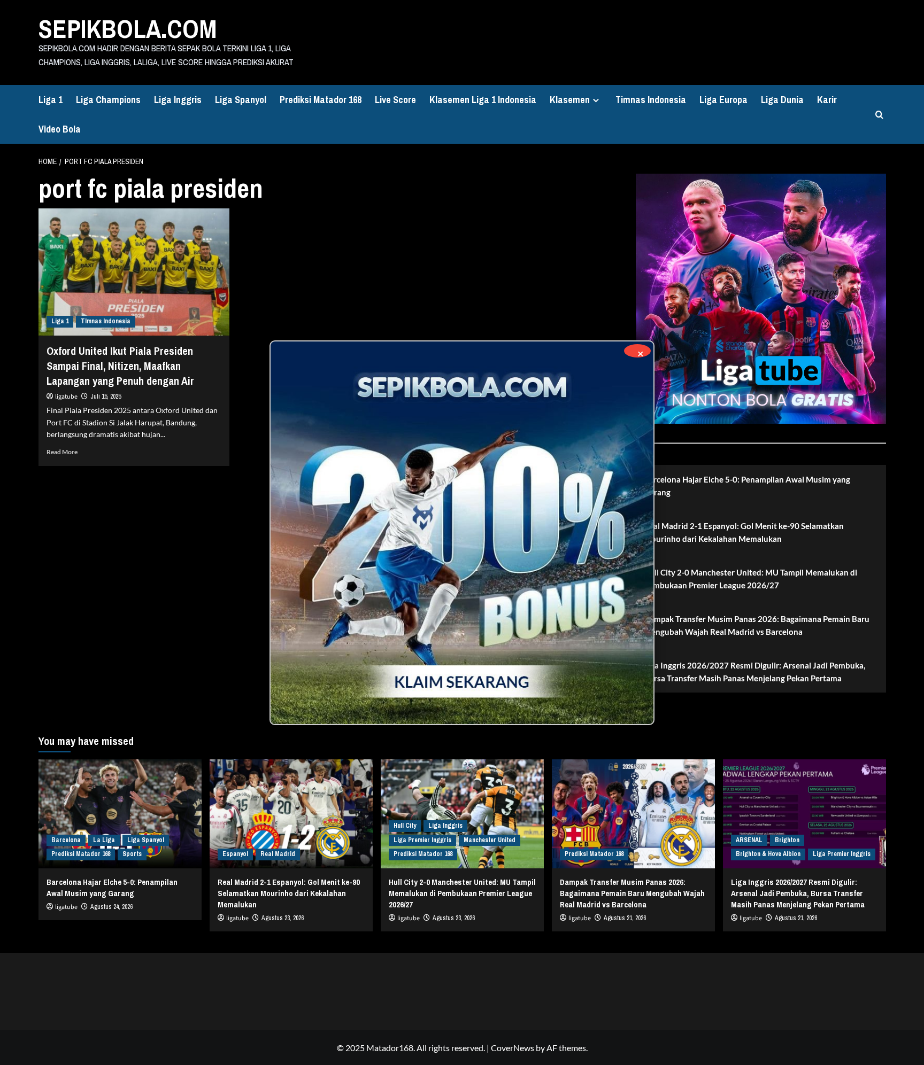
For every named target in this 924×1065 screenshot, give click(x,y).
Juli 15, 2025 (105, 396)
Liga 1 (50, 99)
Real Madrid (277, 854)
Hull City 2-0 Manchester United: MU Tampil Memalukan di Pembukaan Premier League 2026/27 (750, 579)
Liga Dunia (782, 99)
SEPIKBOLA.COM (127, 28)
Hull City (405, 825)
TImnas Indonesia (105, 321)
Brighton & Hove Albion (768, 854)
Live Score (395, 99)
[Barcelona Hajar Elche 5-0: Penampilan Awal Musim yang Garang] (120, 813)
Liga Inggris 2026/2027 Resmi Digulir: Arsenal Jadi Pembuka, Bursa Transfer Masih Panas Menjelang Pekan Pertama (754, 671)
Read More (62, 452)
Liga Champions (108, 99)
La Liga (104, 840)
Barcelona (66, 840)
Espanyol (235, 854)
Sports (132, 854)
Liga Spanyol (240, 99)
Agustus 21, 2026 (625, 918)
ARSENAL (749, 840)
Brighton (787, 840)
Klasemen (570, 99)
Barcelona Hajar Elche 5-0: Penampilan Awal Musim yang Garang (747, 486)
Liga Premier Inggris (422, 840)
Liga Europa (723, 99)
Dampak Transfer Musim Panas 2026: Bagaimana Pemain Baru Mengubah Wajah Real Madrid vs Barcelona (756, 625)
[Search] (879, 114)
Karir (827, 99)
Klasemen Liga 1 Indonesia (482, 99)
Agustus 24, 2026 (111, 907)
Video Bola (59, 129)
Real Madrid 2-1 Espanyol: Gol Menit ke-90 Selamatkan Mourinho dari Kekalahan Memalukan (744, 532)
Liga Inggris (178, 99)
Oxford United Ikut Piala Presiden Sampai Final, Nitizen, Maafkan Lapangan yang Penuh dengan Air (120, 366)
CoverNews (512, 1048)
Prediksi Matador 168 (320, 99)
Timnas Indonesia (650, 99)
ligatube (66, 396)
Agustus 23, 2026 (282, 918)
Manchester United (489, 840)
